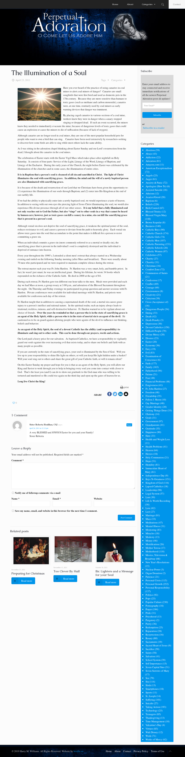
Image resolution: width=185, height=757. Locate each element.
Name (15, 498)
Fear (148, 378)
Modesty (150, 537)
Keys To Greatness (155, 479)
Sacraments (151, 641)
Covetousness (152, 291)
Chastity (150, 262)
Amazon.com (152, 164)
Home (109, 751)
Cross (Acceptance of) (157, 302)
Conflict (150, 284)
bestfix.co (78, 751)
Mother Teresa (153, 547)
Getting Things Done (156, 410)
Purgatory (151, 620)
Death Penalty (153, 320)
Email (57, 498)
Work (148, 735)
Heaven (149, 450)
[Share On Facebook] (109, 394)
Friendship (151, 396)
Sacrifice (150, 649)
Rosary (149, 638)
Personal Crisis (153, 580)
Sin (147, 681)
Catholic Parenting (155, 244)
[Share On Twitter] (115, 394)
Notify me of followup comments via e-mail (37, 493)
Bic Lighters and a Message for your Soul (114, 573)
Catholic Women (154, 251)
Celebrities (151, 255)
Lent (148, 497)
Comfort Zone (153, 269)
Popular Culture (154, 602)
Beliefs (149, 204)
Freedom (150, 392)
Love (148, 508)
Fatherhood (151, 370)
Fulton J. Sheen (153, 399)
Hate (148, 435)
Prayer (149, 609)
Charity (149, 258)
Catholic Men (152, 240)
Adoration (151, 161)
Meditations (152, 522)
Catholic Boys (153, 229)
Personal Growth (154, 584)
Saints (149, 652)
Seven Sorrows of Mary (157, 670)
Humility (150, 464)
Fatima (149, 374)
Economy (150, 345)
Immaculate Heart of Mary (155, 470)
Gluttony (150, 414)
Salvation (150, 656)
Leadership (151, 490)
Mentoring (151, 529)
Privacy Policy (141, 751)
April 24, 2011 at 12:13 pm (38, 428)
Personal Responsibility (158, 587)
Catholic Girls (153, 236)
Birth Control (152, 208)
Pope (148, 598)
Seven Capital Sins (155, 667)
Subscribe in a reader (153, 127)
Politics (149, 594)
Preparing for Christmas (28, 573)
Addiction (151, 157)
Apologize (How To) (156, 186)
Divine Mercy (153, 334)
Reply (129, 425)
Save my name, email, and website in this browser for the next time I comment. (56, 511)
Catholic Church (154, 233)
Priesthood (151, 616)
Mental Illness (153, 526)
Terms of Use (157, 751)
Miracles (150, 533)
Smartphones (152, 688)
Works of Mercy (154, 739)
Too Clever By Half (66, 571)
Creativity (151, 294)
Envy (148, 349)
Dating (149, 312)
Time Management (155, 721)
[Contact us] (126, 394)
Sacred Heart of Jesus (157, 645)
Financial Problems (155, 381)
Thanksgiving (153, 717)
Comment (17, 460)
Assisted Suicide (154, 189)
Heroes (149, 453)
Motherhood (152, 551)
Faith (148, 363)
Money (149, 540)
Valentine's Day (153, 725)
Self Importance (154, 663)
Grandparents (152, 425)
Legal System (152, 493)
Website (98, 498)
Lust (148, 511)
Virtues (149, 728)
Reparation (151, 631)
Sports (149, 692)
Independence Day (155, 475)
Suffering (150, 699)
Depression (151, 323)
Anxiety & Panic (154, 182)
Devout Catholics (154, 327)
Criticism (150, 298)
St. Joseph (151, 696)
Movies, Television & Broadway (156, 556)
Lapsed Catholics (154, 486)
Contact (177, 4)
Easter (149, 341)
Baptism (150, 200)
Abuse (149, 153)
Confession (151, 280)
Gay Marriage (153, 403)
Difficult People (153, 331)
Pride (148, 613)
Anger (149, 179)
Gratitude (150, 428)
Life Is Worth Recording (158, 500)
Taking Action (153, 707)
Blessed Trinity (153, 211)
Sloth (148, 685)
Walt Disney (152, 732)
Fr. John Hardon (154, 388)
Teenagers (151, 714)
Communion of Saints (157, 273)
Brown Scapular (154, 222)
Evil (148, 352)
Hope (148, 461)
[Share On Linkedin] (120, 394)
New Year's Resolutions (157, 562)
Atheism (150, 193)
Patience (150, 576)
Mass (148, 519)
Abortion (150, 150)
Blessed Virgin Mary (156, 215)
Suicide (149, 703)
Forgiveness (152, 385)
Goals (148, 417)
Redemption (152, 627)
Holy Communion (155, 457)
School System (153, 660)
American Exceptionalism (159, 168)
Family (149, 367)
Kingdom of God (154, 482)
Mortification (152, 544)
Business (150, 226)
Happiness (151, 432)
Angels (149, 175)
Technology (152, 710)
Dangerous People (155, 309)
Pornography (152, 605)
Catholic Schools (154, 247)
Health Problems (154, 446)
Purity (149, 623)
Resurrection (152, 634)
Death (149, 316)
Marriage (150, 515)
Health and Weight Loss (158, 439)
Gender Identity (154, 406)
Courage (150, 287)
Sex (147, 678)
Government (152, 421)
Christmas (151, 265)
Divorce (150, 338)
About (117, 751)
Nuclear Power (153, 569)
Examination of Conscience (153, 357)
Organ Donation (154, 573)
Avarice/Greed (153, 197)
